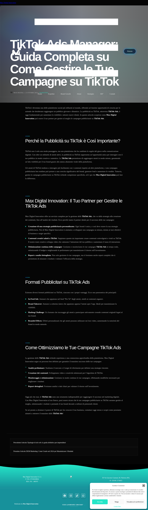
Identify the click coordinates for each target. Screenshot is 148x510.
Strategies (90, 94)
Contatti (112, 94)
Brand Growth (66, 94)
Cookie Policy (117, 506)
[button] (144, 486)
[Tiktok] (77, 495)
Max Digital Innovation (8, 3)
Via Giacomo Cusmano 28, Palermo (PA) (117, 478)
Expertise (51, 94)
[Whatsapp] (83, 495)
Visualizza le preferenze (135, 502)
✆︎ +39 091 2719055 (116, 480)
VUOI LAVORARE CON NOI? (74, 505)
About (79, 94)
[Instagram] (71, 495)
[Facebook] (64, 495)
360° (101, 94)
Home (40, 94)
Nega (117, 502)
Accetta (100, 502)
